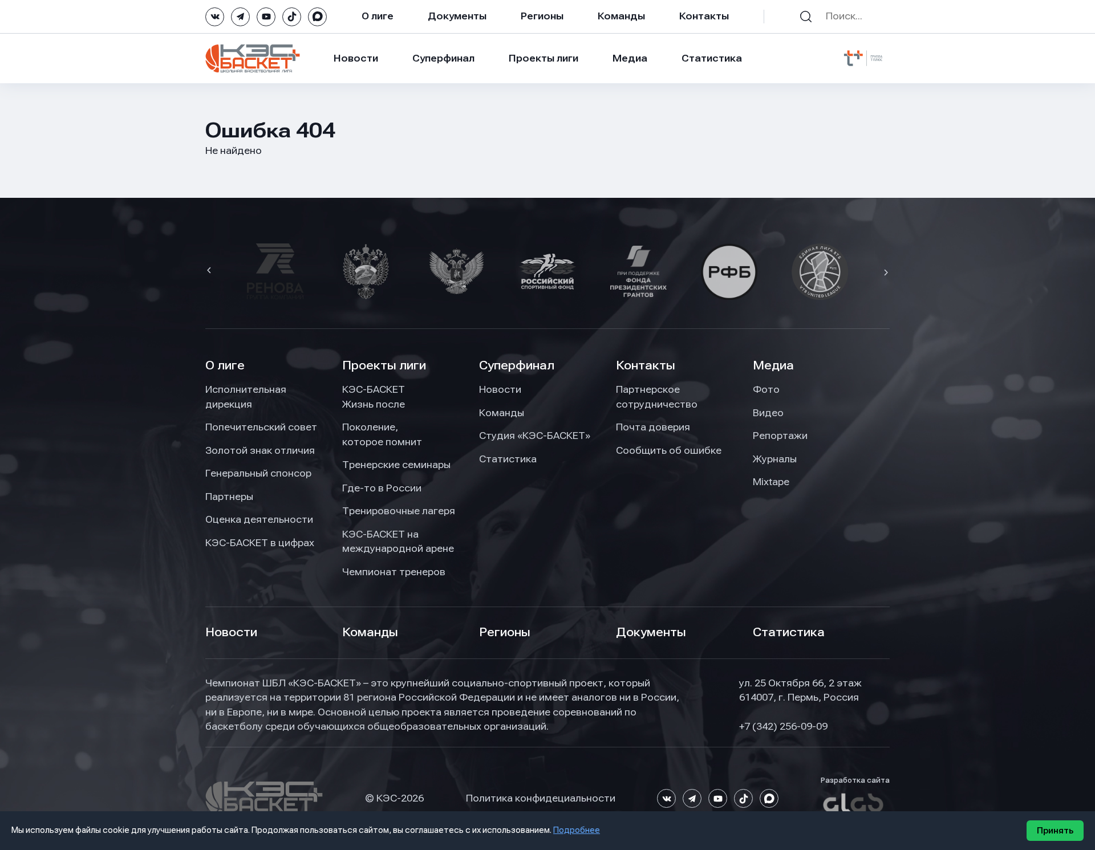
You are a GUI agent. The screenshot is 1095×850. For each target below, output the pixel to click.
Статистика (712, 58)
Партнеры (229, 496)
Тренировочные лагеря (398, 510)
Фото (766, 389)
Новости (356, 58)
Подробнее (576, 830)
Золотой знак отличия (260, 450)
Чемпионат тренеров (393, 571)
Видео (768, 412)
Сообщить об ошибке (668, 450)
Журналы (775, 459)
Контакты (704, 16)
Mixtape (771, 481)
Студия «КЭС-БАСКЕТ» (534, 435)
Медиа (630, 58)
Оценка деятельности (259, 519)
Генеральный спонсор (258, 473)
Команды (621, 16)
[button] (210, 271)
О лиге (378, 16)
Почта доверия (653, 427)
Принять (1055, 830)
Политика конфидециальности (540, 798)
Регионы (542, 16)
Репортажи (780, 435)
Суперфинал (443, 58)
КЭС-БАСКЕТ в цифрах (259, 542)
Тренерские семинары (396, 464)
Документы (457, 16)
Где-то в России (381, 488)
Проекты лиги (384, 365)
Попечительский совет (261, 427)
